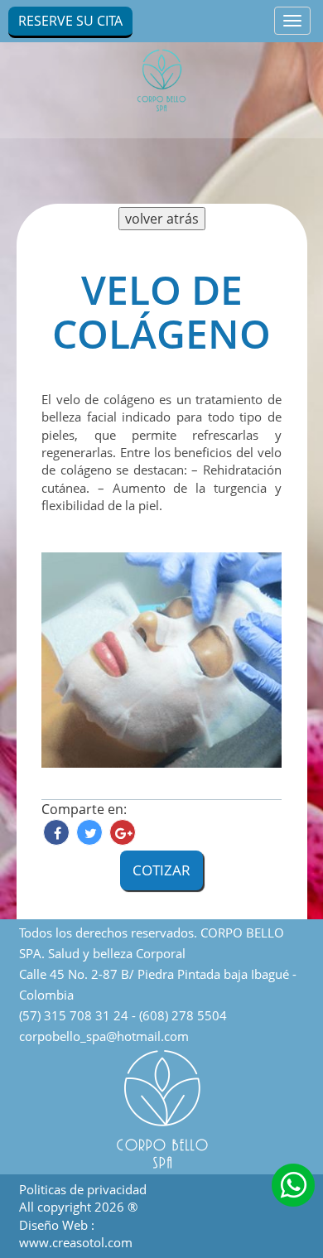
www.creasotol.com (76, 1242)
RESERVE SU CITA (70, 21)
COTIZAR (161, 870)
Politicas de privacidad (83, 1189)
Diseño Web (55, 1225)
